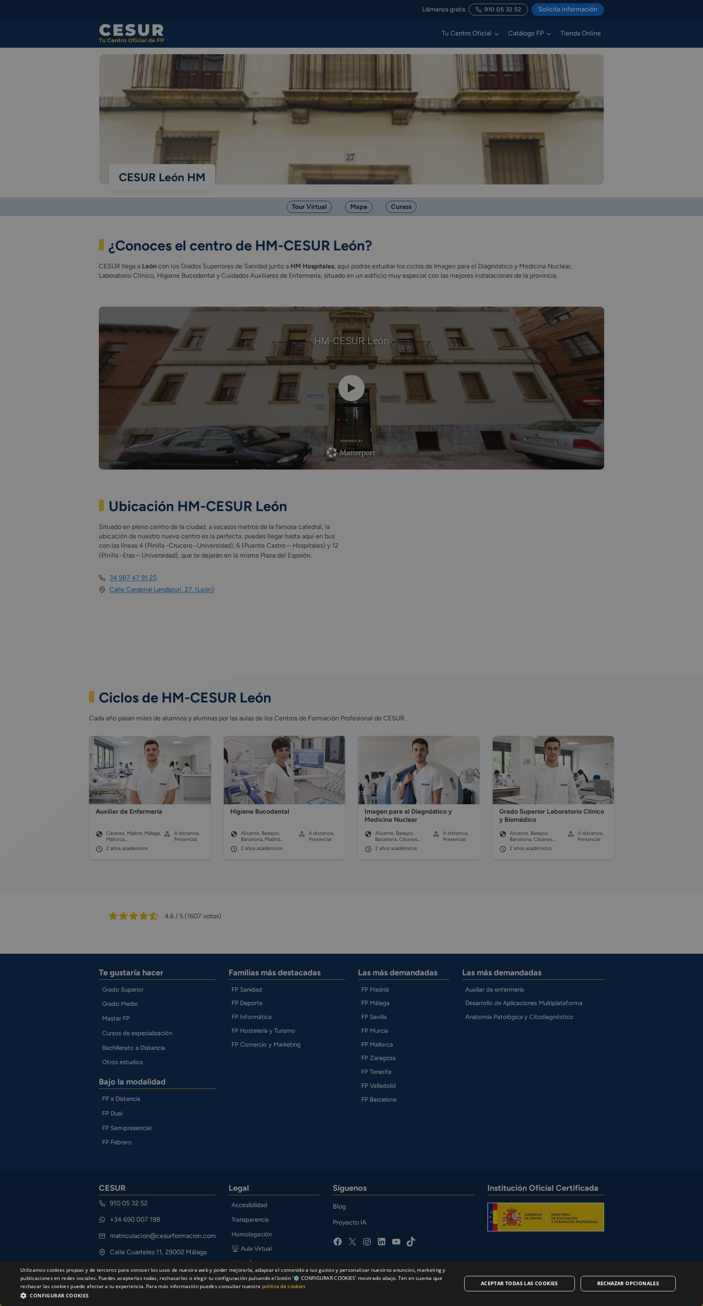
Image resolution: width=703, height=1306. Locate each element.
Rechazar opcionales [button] (628, 1283)
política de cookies (284, 1286)
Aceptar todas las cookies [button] (519, 1283)
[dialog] (351, 1283)
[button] (234, 1295)
